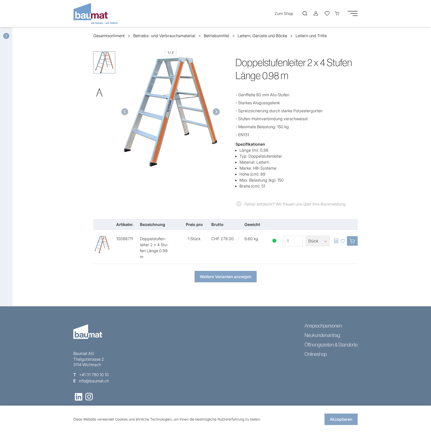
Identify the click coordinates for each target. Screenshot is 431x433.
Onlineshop (316, 354)
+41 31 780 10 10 (94, 374)
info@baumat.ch (94, 380)
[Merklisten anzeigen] (326, 13)
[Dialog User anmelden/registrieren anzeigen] (315, 13)
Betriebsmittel (216, 35)
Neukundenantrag (322, 335)
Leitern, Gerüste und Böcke (262, 35)
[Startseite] (96, 13)
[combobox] (317, 241)
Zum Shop (284, 13)
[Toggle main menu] (353, 13)
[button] (123, 111)
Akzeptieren (341, 419)
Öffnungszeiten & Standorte (331, 344)
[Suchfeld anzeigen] (304, 13)
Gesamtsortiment (109, 35)
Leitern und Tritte (311, 35)
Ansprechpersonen (323, 325)
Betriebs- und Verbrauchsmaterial (164, 35)
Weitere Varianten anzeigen (225, 276)
